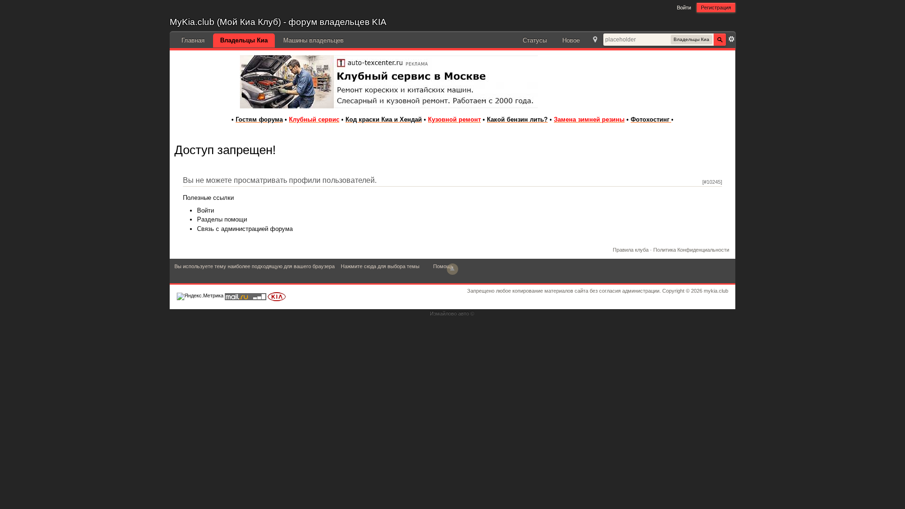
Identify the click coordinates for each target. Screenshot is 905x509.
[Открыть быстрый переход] (595, 40)
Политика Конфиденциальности (691, 250)
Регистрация (716, 7)
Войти (684, 7)
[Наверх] (452, 269)
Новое (571, 40)
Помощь (443, 266)
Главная (193, 40)
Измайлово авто (449, 313)
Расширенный (731, 39)
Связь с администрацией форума (245, 228)
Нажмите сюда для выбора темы (380, 266)
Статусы (535, 40)
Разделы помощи (222, 219)
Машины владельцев (313, 40)
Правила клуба (631, 250)
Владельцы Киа (244, 40)
